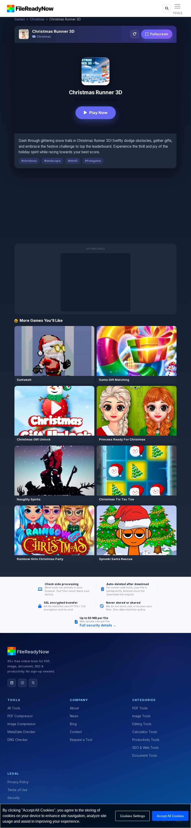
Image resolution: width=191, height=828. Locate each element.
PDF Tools (140, 708)
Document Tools (144, 755)
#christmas (29, 161)
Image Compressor (21, 724)
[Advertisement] (95, 206)
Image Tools (141, 716)
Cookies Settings (132, 816)
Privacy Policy (18, 782)
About (74, 708)
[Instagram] (22, 683)
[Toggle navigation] (177, 6)
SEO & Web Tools (145, 748)
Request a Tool (81, 740)
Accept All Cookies (170, 816)
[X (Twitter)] (33, 683)
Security (13, 798)
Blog (73, 724)
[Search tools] (167, 8)
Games (19, 19)
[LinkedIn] (11, 683)
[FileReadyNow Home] (30, 8)
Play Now (98, 112)
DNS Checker (17, 740)
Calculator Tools (144, 732)
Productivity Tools (145, 740)
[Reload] (134, 34)
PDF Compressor (20, 716)
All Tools (13, 708)
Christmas (37, 19)
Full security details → (98, 625)
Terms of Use (17, 790)
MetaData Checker (21, 732)
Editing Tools (141, 724)
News (74, 716)
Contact (76, 732)
